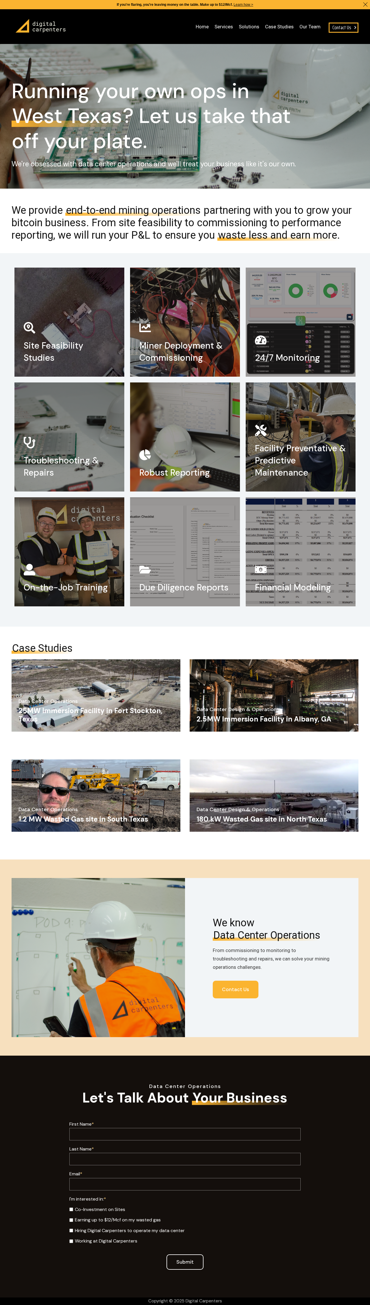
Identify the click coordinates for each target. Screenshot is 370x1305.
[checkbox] (185, 1225)
